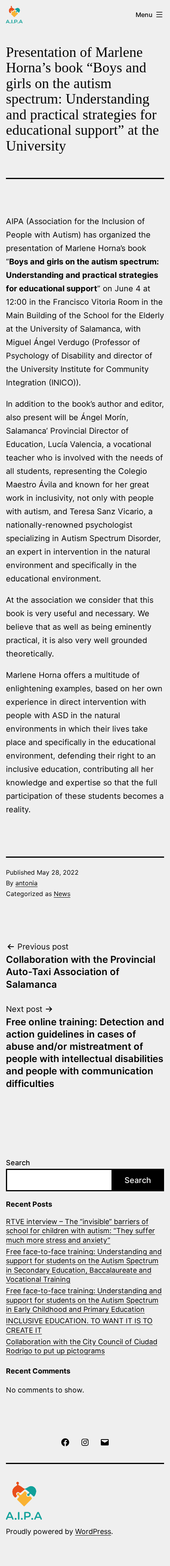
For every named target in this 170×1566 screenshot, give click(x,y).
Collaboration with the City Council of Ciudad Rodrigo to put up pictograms (81, 1346)
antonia (26, 883)
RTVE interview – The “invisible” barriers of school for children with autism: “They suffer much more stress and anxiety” (80, 1230)
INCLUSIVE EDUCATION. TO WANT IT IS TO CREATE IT (79, 1325)
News (62, 894)
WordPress (93, 1531)
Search (18, 1162)
